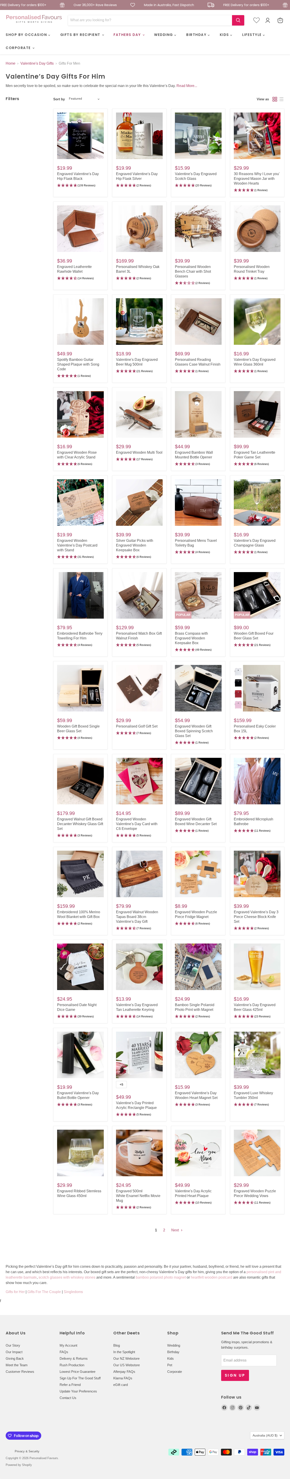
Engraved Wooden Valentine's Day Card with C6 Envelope (136, 824)
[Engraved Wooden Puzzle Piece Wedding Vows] (257, 1153)
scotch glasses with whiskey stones (67, 1277)
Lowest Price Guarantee (77, 1371)
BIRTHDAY (197, 34)
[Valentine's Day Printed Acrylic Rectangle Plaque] (139, 1055)
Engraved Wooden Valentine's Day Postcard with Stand (77, 545)
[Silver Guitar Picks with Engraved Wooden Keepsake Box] (139, 502)
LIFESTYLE (252, 34)
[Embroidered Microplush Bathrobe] (257, 781)
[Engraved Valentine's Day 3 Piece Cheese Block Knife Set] (257, 874)
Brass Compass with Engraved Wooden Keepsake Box (191, 638)
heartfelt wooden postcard (211, 1277)
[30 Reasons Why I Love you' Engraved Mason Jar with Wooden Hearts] (257, 136)
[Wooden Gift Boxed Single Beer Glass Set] (80, 688)
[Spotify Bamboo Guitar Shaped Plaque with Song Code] (80, 321)
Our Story (13, 1345)
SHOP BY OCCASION (27, 34)
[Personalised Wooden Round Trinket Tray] (257, 228)
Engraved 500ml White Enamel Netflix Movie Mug (138, 1195)
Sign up (235, 1375)
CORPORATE (19, 47)
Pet (169, 1365)
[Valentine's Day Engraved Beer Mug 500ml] (139, 321)
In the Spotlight (124, 1352)
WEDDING (164, 34)
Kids (170, 1358)
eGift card (120, 1385)
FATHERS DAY (128, 34)
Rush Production (72, 1365)
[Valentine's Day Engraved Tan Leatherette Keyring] (139, 967)
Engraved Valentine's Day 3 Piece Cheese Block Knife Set (256, 916)
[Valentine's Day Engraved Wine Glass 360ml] (257, 321)
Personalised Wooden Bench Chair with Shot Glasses (193, 271)
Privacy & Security (27, 1451)
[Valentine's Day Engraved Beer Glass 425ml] (257, 967)
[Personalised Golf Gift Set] (139, 688)
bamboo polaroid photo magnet (161, 1277)
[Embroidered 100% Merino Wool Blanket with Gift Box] (80, 874)
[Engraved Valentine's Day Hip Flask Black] (80, 136)
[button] (80, 185)
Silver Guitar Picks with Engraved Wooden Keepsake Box (134, 545)
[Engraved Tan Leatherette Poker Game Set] (257, 414)
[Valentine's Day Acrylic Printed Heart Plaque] (198, 1153)
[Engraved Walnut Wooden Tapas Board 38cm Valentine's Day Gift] (139, 874)
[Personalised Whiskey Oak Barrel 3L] (139, 228)
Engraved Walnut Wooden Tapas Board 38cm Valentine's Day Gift (137, 916)
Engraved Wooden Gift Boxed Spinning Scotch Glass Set (194, 731)
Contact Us (68, 1398)
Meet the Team (17, 1365)
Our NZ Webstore (126, 1358)
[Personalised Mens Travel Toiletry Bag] (198, 502)
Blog (116, 1345)
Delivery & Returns (74, 1358)
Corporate (174, 1371)
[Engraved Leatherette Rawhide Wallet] (80, 228)
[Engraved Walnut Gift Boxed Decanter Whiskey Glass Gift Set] (80, 781)
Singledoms (73, 1292)
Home (10, 63)
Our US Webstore (126, 1365)
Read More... (186, 86)
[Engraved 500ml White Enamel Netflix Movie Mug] (139, 1153)
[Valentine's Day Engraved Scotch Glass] (198, 136)
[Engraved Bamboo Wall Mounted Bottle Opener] (198, 414)
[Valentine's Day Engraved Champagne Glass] (257, 502)
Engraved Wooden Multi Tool (139, 452)
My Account (68, 1345)
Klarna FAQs (122, 1378)
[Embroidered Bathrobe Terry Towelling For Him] (80, 595)
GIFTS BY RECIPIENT (81, 34)
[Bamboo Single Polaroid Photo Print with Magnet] (198, 967)
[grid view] (275, 99)
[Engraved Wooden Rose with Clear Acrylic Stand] (80, 414)
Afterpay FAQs (124, 1371)
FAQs (64, 1352)
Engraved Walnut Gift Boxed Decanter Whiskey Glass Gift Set (80, 824)
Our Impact (14, 1352)
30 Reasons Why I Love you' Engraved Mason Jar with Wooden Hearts (257, 178)
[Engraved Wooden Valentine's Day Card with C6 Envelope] (139, 781)
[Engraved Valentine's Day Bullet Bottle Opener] (80, 1055)
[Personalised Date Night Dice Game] (80, 967)
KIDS (225, 34)
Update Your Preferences (78, 1391)
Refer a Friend (70, 1385)
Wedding (173, 1345)
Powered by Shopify (19, 1465)
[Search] (238, 20)
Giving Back (15, 1358)
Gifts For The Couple (44, 1292)
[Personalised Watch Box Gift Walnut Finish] (139, 595)
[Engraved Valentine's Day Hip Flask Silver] (139, 136)
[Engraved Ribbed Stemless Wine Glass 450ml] (80, 1153)
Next (175, 1230)
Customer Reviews (20, 1371)
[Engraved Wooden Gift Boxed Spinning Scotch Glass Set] (198, 688)
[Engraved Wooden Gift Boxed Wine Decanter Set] (198, 781)
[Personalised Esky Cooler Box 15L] (257, 688)
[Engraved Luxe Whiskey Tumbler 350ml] (257, 1055)
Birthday (173, 1352)
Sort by (59, 99)
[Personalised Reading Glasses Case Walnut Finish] (198, 321)
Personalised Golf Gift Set (136, 726)
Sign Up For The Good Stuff (80, 1378)
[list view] (281, 99)
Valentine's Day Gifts (37, 63)
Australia (265, 1435)
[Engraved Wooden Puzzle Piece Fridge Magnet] (198, 874)
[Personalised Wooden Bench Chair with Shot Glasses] (198, 228)
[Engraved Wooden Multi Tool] (139, 414)
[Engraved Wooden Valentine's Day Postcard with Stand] (80, 502)
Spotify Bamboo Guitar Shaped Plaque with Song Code (78, 364)
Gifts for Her (15, 1292)
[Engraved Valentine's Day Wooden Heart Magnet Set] (198, 1055)
